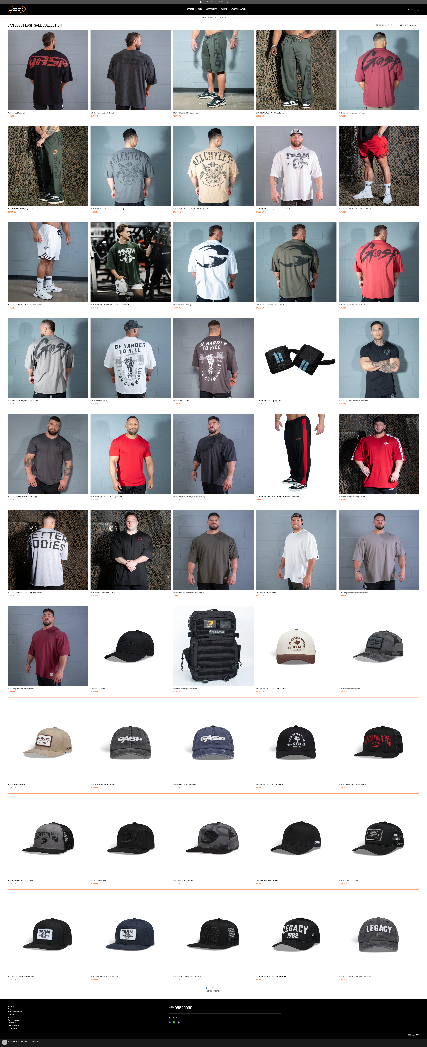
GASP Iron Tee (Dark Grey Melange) (102, 113)
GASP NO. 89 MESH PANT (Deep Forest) (20, 209)
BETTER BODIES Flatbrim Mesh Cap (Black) (187, 976)
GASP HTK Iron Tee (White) (99, 401)
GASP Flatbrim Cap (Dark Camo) (183, 880)
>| (220, 987)
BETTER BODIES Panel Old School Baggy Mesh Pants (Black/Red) (277, 497)
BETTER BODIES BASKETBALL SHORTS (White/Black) (25, 305)
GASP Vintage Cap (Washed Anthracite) (104, 784)
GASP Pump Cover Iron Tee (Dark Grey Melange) (189, 497)
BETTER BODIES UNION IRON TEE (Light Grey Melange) (25, 592)
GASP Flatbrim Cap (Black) (99, 880)
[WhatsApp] (174, 1022)
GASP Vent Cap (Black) (98, 688)
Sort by (401, 25)
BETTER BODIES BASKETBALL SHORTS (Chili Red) (355, 209)
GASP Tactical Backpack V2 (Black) (185, 688)
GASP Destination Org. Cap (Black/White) (269, 784)
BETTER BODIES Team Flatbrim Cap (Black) (22, 976)
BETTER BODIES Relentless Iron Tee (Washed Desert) (190, 209)
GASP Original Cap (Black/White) (267, 880)
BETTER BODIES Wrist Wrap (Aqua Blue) (269, 401)
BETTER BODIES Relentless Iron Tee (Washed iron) (107, 209)
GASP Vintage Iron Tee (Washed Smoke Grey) (354, 592)
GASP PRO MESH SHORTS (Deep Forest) (186, 113)
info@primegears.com (185, 1018)
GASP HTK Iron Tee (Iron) (181, 401)
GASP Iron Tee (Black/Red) (16, 113)
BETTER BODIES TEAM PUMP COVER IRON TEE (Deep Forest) (110, 305)
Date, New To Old (410, 25)
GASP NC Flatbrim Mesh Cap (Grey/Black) (21, 880)
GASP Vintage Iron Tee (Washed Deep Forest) (188, 592)
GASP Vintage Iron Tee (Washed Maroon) (21, 688)
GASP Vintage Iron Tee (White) (266, 592)
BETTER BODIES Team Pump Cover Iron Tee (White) (273, 209)
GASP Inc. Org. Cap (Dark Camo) (349, 688)
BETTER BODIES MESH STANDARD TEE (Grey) (22, 497)
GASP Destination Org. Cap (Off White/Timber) (271, 688)
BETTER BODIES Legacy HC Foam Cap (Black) (271, 976)
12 (217, 987)
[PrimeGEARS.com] (17, 9)
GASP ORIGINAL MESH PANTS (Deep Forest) (270, 113)
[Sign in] (413, 9)
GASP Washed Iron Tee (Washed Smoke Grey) (23, 401)
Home (203, 17)
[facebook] (170, 1022)
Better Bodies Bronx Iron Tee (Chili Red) (352, 497)
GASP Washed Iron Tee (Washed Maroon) (352, 113)
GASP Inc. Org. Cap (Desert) (17, 784)
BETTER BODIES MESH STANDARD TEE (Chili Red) (106, 497)
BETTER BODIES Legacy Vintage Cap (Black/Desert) (356, 976)
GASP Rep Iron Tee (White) (182, 305)
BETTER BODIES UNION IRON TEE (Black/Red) (105, 592)
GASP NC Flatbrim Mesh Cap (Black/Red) (352, 784)
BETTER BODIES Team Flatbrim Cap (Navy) (104, 976)
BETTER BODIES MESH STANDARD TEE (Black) (353, 401)
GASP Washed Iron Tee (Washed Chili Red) (353, 305)
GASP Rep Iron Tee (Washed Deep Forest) (270, 305)
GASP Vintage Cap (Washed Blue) (184, 784)
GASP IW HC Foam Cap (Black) (348, 880)
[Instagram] (179, 1022)
